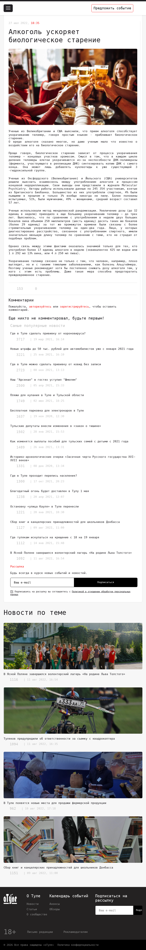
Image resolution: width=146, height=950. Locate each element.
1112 (20, 543)
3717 (20, 339)
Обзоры (54, 909)
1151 (14, 873)
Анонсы (54, 903)
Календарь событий (68, 896)
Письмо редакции (40, 931)
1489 (20, 447)
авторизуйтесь (40, 306)
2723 (20, 370)
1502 (20, 432)
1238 (20, 497)
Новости (33, 903)
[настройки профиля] (138, 8)
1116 (14, 680)
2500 (20, 386)
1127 (20, 528)
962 (13, 808)
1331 (20, 466)
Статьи (32, 909)
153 (20, 289)
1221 (20, 512)
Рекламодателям (75, 931)
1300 (20, 481)
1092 (20, 558)
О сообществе (37, 914)
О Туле (33, 896)
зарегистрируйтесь (74, 306)
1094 (14, 744)
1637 (20, 416)
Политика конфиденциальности (77, 944)
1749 (20, 401)
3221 (20, 355)
